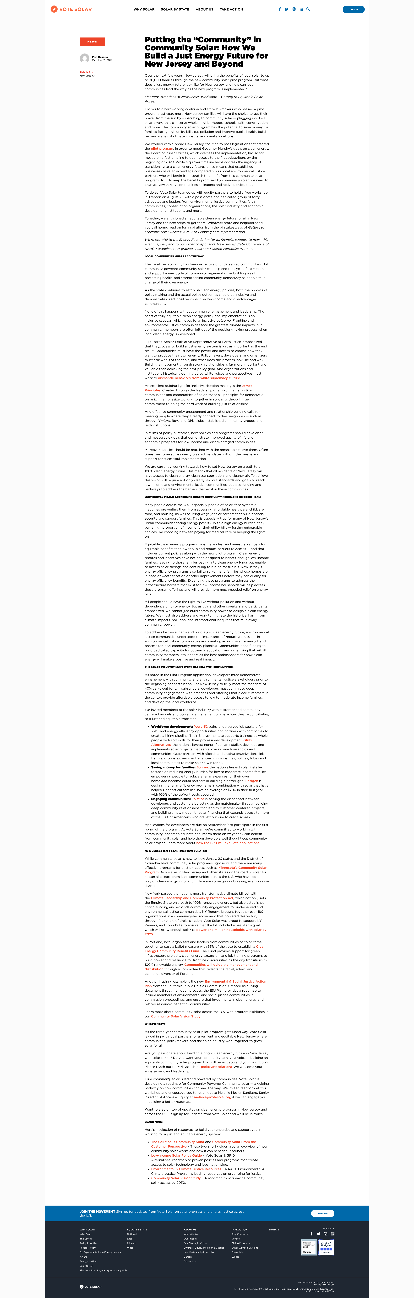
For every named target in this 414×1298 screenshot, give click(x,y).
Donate (353, 9)
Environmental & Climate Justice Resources (186, 1169)
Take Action (231, 9)
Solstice (197, 799)
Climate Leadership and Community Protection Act (192, 898)
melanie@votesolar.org (212, 1097)
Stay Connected (240, 1234)
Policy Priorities (88, 1243)
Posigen (251, 781)
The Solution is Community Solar (177, 1142)
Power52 (201, 727)
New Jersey (87, 75)
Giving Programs (240, 1243)
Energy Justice (88, 1261)
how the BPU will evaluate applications (227, 843)
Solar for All (86, 1266)
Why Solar (144, 9)
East (129, 1238)
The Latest (86, 1238)
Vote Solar (91, 1287)
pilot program (162, 148)
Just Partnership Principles (199, 1252)
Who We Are (191, 1234)
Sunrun (202, 767)
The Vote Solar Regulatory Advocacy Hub (103, 1270)
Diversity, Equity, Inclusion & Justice (204, 1247)
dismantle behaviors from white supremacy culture (199, 378)
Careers (188, 1256)
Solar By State (175, 9)
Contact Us (190, 1261)
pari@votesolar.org (216, 1067)
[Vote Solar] (71, 12)
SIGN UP (322, 1213)
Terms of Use (328, 1284)
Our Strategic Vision (195, 1243)
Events (235, 1256)
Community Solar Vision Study (176, 1016)
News (92, 41)
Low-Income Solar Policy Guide (176, 1155)
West (130, 1247)
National (132, 1234)
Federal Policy (88, 1247)
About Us (204, 9)
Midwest (131, 1243)
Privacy (316, 1284)
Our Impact (190, 1238)
